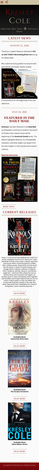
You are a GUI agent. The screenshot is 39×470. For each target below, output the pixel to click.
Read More (19, 293)
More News (9, 207)
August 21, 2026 (19, 45)
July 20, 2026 (19, 112)
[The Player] (20, 421)
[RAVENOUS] (20, 236)
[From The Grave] (20, 368)
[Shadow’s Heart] (20, 316)
